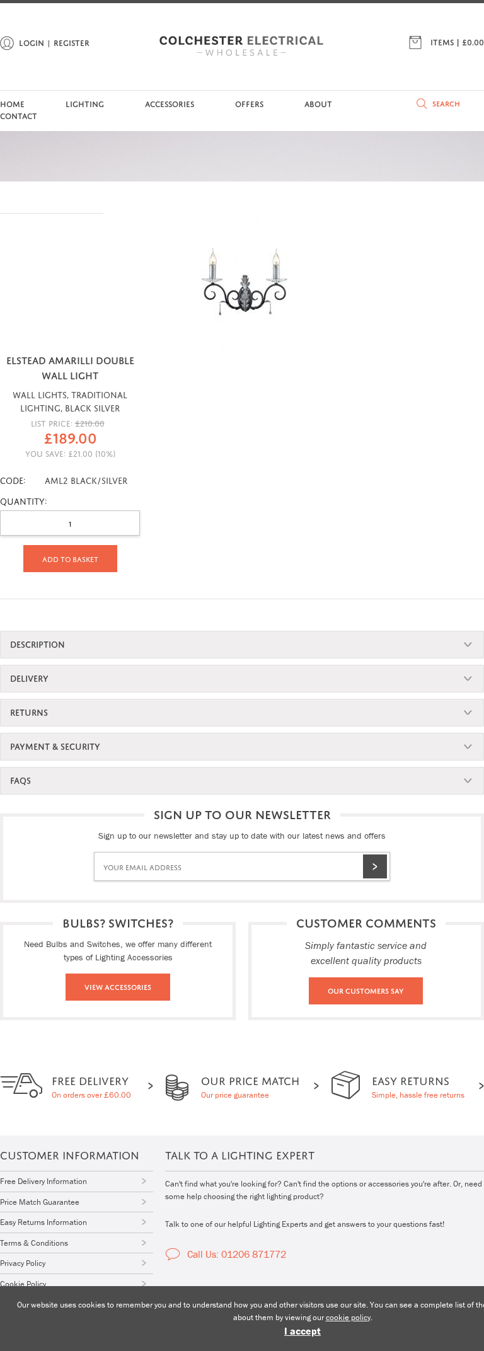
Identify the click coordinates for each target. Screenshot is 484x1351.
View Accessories (117, 986)
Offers (249, 103)
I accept (302, 1331)
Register (71, 42)
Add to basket (70, 558)
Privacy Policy (22, 1263)
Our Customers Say (366, 990)
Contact (18, 115)
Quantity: (23, 500)
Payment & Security (55, 745)
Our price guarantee (250, 1085)
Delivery (29, 677)
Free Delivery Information (43, 1181)
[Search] (422, 103)
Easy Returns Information (43, 1222)
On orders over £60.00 (91, 1085)
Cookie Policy (23, 1284)
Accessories (169, 103)
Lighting (85, 103)
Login (31, 42)
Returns (29, 711)
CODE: (13, 479)
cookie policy (348, 1317)
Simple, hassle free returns (418, 1085)
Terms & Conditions (34, 1243)
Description (37, 643)
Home (12, 103)
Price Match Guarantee (39, 1202)
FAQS (20, 779)
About (318, 103)
